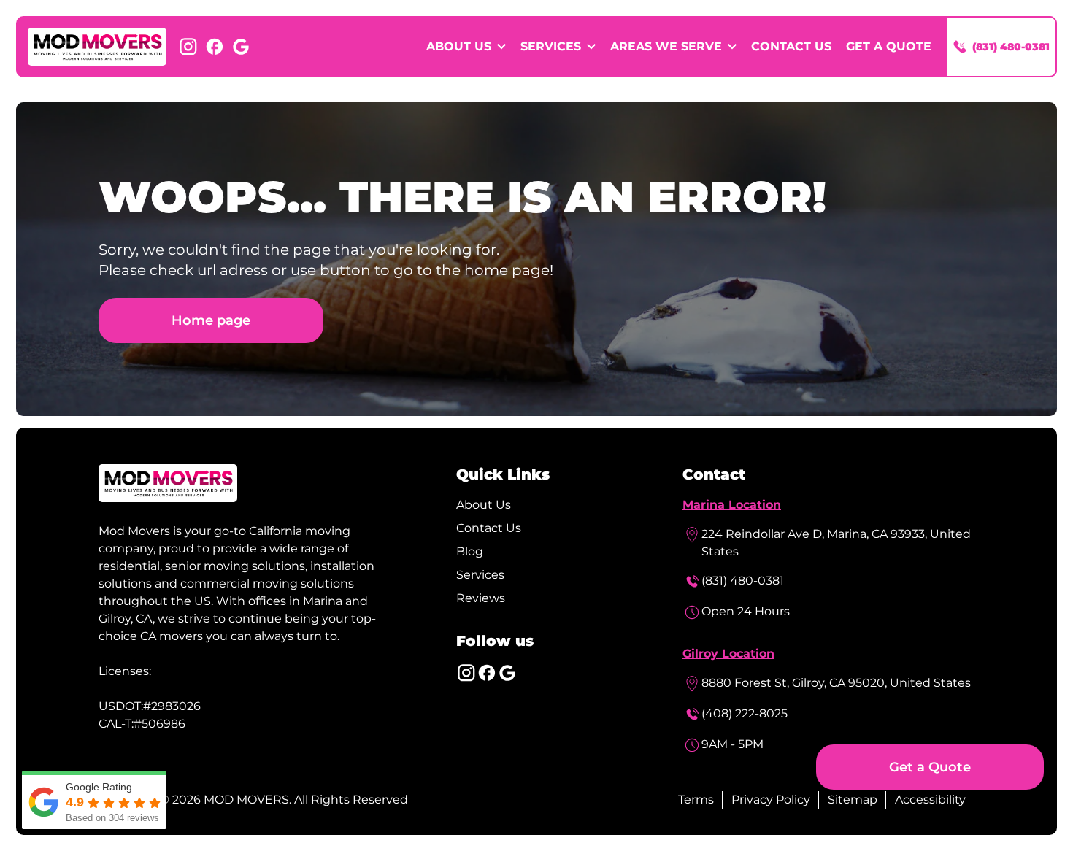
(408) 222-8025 (744, 713)
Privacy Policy (770, 799)
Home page (211, 320)
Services (480, 575)
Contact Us (791, 46)
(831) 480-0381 (742, 581)
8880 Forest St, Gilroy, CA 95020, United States (836, 683)
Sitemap (852, 799)
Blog (469, 551)
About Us (483, 505)
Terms (696, 799)
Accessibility (930, 799)
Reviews (480, 598)
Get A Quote (888, 46)
